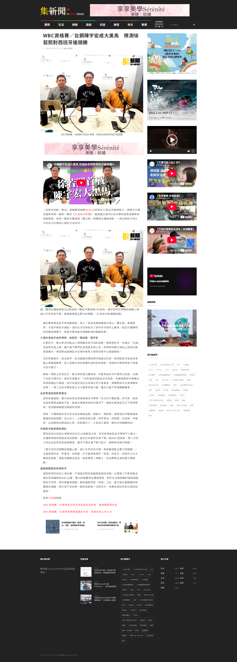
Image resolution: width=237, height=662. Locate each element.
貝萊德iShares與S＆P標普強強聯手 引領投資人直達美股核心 (105, 600)
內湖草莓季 (185, 370)
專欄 (144, 25)
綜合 (162, 582)
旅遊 (88, 25)
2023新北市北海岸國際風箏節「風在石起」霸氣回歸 (172, 327)
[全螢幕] (193, 151)
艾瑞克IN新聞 (83, 214)
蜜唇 (171, 405)
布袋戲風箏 (166, 385)
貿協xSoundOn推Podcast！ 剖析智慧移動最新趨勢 (105, 586)
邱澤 (191, 405)
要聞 (47, 25)
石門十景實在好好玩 (156, 400)
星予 (150, 390)
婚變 (188, 380)
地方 (130, 25)
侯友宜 (174, 370)
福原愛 (169, 400)
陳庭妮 (161, 410)
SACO (151, 370)
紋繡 (176, 400)
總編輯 (183, 333)
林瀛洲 (157, 390)
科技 (102, 25)
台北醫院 (152, 375)
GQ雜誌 (186, 364)
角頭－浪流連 (182, 405)
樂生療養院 (176, 390)
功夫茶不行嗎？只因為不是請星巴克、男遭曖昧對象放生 (105, 572)
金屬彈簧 (152, 410)
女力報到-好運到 (178, 380)
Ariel (178, 364)
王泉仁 (182, 395)
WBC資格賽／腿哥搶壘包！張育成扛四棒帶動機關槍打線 (109, 524)
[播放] (150, 151)
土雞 (150, 380)
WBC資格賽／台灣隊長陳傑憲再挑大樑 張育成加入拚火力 (77, 511)
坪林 (157, 380)
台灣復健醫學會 (164, 375)
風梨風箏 (186, 410)
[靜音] (188, 151)
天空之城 (165, 380)
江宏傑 (151, 395)
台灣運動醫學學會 (180, 375)
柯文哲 (165, 390)
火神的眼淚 (161, 395)
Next (195, 328)
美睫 (183, 400)
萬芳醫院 (163, 405)
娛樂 (75, 25)
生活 (61, 25)
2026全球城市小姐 (166, 364)
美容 (116, 25)
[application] (172, 140)
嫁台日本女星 (154, 385)
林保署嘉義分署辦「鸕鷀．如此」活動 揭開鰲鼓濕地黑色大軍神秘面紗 (73, 525)
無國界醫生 (172, 395)
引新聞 (52, 498)
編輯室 (69, 48)
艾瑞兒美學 (153, 405)
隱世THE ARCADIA (173, 410)
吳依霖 (192, 375)
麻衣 (150, 415)
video (167, 370)
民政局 (185, 390)
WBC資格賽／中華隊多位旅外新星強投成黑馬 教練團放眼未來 (80, 504)
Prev (149, 328)
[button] (172, 139)
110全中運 (152, 364)
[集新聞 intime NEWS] (63, 9)
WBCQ (90, 209)
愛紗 (175, 385)
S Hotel (159, 370)
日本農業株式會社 (186, 385)
